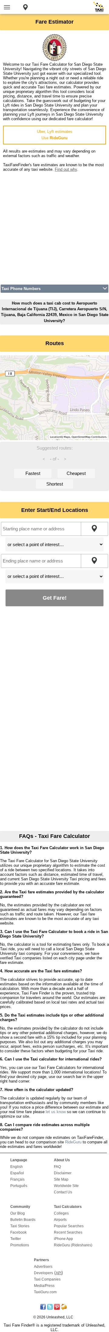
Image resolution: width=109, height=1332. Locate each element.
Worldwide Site (66, 1186)
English (16, 1167)
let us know (56, 1111)
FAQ (57, 1167)
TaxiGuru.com (45, 1292)
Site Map (61, 1179)
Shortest (54, 483)
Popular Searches (69, 1226)
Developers (43, 1273)
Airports (60, 1220)
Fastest (32, 473)
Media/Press (44, 1286)
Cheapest (76, 473)
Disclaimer (62, 1173)
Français (17, 1179)
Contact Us (63, 1192)
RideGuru (73, 1142)
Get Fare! (55, 598)
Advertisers (43, 1266)
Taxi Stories (19, 1226)
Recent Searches (68, 1232)
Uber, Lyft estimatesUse (54, 134)
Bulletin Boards (22, 1220)
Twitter (15, 1239)
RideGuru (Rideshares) (73, 1245)
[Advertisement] (54, 226)
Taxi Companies (47, 1279)
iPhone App (63, 1239)
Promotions (19, 1245)
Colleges (61, 1213)
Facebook (18, 1232)
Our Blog (17, 1213)
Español (17, 1173)
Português (18, 1186)
